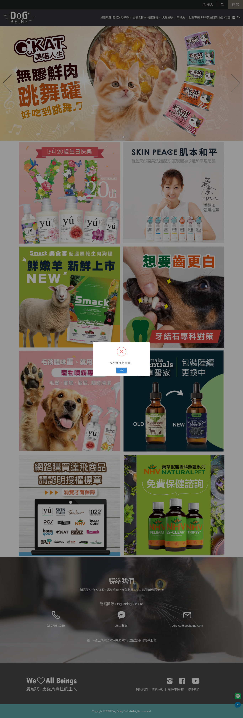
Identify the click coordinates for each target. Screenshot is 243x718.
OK (121, 370)
